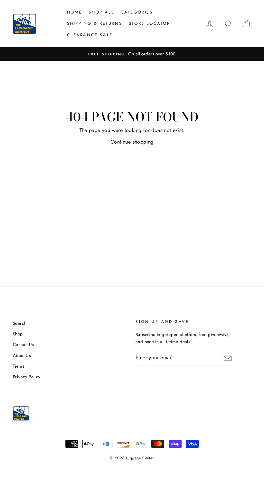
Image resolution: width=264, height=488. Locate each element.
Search (19, 323)
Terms (18, 366)
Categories (137, 12)
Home (74, 12)
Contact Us (23, 344)
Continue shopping (132, 141)
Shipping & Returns (94, 23)
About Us (22, 355)
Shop (18, 334)
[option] (132, 54)
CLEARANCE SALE (90, 35)
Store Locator (149, 23)
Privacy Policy (27, 376)
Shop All (101, 12)
